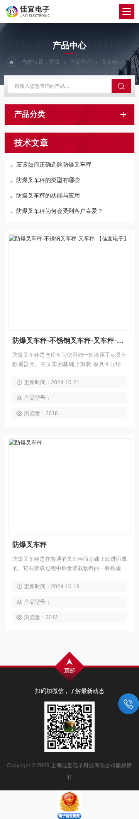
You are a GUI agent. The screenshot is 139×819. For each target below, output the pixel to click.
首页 (54, 62)
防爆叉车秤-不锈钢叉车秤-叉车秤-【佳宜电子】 (69, 340)
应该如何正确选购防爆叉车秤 (54, 164)
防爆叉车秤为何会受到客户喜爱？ (59, 211)
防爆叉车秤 (29, 544)
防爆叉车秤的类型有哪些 (48, 180)
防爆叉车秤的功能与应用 (48, 195)
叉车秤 (110, 62)
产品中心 (81, 62)
